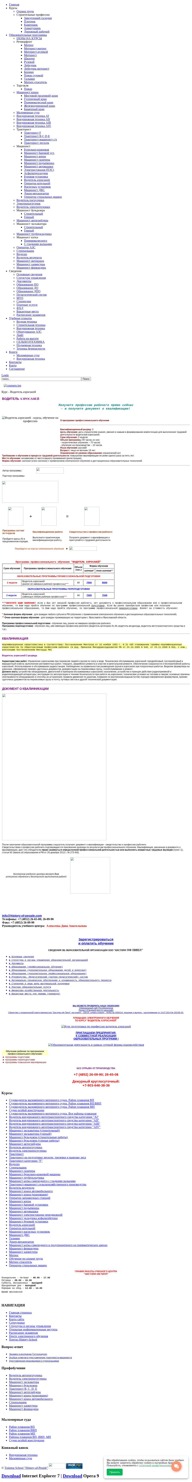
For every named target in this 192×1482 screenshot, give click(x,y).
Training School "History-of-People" (26, 1467)
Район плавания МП (22, 1433)
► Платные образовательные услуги (30, 987)
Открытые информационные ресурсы (33, 1329)
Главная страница (20, 1312)
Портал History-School (23, 1339)
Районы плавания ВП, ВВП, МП (30, 1437)
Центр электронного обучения (28, 1336)
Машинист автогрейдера (25, 1392)
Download (11, 1475)
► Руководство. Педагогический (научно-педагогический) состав (48, 977)
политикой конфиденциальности (157, 1465)
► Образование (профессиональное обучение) (36, 967)
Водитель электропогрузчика (27, 1378)
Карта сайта (16, 1319)
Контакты (15, 1315)
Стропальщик (18, 1402)
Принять (115, 1472)
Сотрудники (17, 1322)
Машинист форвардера (23, 1409)
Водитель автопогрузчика (25, 1375)
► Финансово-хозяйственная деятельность (34, 990)
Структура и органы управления (30, 1326)
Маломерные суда (20, 1458)
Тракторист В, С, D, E (23, 1388)
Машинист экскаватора (24, 1382)
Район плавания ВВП (23, 1430)
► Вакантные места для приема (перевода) (34, 994)
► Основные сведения (21, 957)
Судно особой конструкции (26, 1440)
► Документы (16, 963)
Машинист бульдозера (23, 1385)
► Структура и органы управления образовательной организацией (48, 960)
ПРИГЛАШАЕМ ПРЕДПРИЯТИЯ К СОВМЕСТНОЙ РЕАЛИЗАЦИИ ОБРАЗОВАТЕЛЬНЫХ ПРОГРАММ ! (96, 1035)
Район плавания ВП (22, 1426)
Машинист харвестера (23, 1405)
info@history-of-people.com (22, 915)
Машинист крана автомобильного (31, 1398)
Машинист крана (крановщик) (28, 1395)
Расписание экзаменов (23, 1332)
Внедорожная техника (23, 1455)
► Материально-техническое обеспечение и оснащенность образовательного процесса (60, 980)
